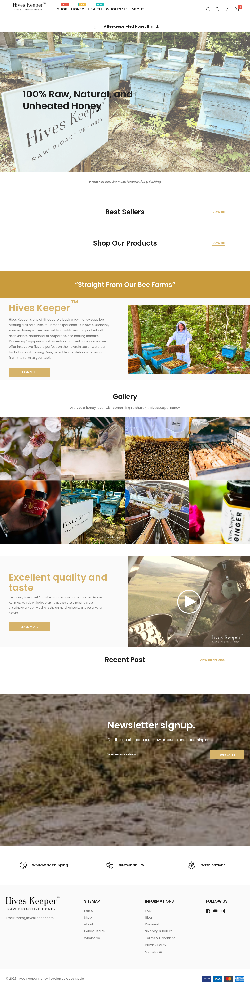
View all (218, 212)
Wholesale (117, 9)
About (137, 9)
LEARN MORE (29, 372)
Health (95, 9)
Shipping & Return (158, 931)
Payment (152, 924)
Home (88, 910)
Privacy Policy (155, 945)
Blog (148, 917)
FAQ (148, 910)
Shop (62, 9)
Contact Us (153, 951)
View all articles (212, 660)
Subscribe (227, 755)
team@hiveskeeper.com (34, 918)
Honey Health (94, 931)
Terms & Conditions (160, 938)
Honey (77, 9)
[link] (208, 8)
